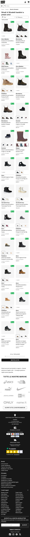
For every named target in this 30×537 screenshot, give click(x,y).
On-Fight (3, 514)
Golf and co (4, 504)
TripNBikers (18, 509)
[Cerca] (5, 5)
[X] (20, 534)
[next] (29, 392)
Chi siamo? (4, 475)
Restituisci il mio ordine (7, 469)
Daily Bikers (4, 494)
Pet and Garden (19, 496)
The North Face (5, 202)
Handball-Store (5, 506)
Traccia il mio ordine (6, 467)
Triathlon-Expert (19, 507)
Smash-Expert (19, 499)
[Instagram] (13, 534)
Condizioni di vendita (6, 479)
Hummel (18, 121)
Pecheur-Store (19, 494)
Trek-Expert (18, 506)
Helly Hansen (4, 66)
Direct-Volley (4, 497)
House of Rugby (5, 507)
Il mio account (4, 463)
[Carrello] (28, 2)
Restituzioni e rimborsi (6, 480)
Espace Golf (4, 499)
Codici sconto (4, 470)
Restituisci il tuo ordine (15, 445)
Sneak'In (18, 501)
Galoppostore (4, 502)
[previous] (1, 392)
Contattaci (15, 419)
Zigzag (17, 148)
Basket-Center (4, 492)
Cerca (7, 6)
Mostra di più (15, 360)
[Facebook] (10, 534)
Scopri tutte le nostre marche (15, 407)
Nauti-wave (4, 512)
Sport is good (19, 502)
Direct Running (5, 496)
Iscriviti (24, 525)
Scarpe (7, 9)
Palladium (4, 93)
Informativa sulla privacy (7, 487)
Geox (2, 175)
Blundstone (19, 39)
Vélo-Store (18, 511)
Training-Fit (18, 504)
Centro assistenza (5, 465)
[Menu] (1, 6)
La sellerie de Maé (5, 509)
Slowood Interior (20, 497)
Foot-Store (3, 501)
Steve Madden (5, 39)
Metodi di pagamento (6, 484)
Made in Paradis (5, 511)
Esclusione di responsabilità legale (9, 482)
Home (2, 9)
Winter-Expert (19, 512)
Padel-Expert (19, 492)
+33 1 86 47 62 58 (15, 424)
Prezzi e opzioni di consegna (8, 485)
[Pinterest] (17, 534)
